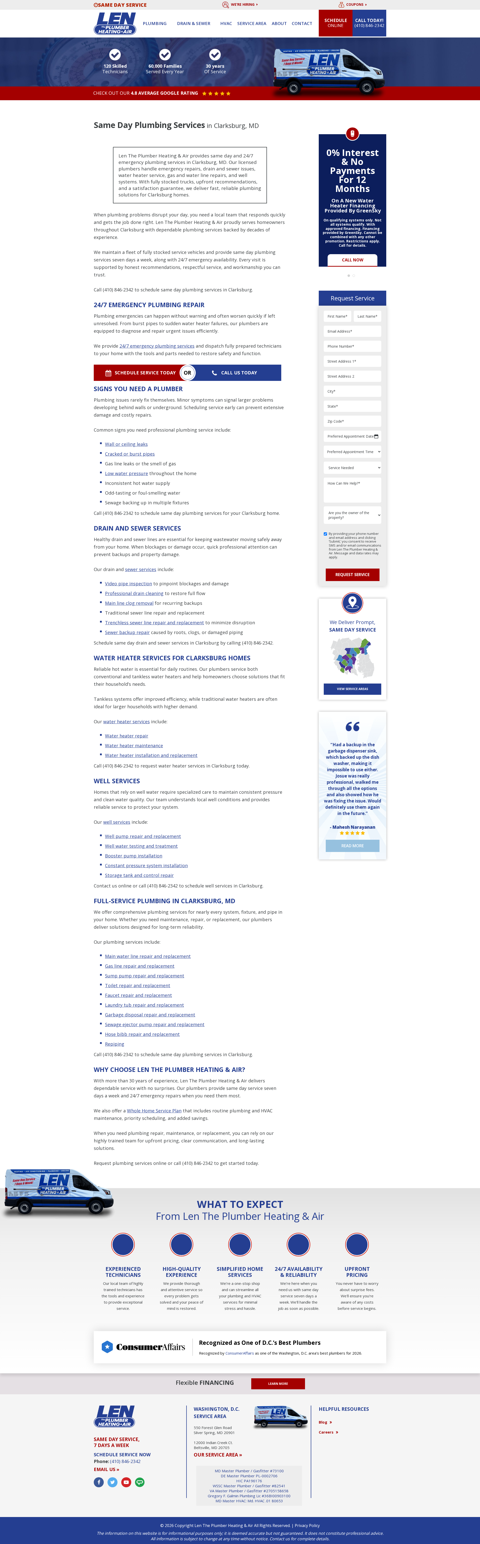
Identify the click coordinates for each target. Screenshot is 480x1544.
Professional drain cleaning (134, 593)
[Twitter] (113, 1482)
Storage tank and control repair (139, 875)
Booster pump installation (133, 856)
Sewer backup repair (127, 632)
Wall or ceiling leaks (126, 444)
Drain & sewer (193, 23)
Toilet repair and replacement (137, 985)
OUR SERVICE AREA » (218, 1455)
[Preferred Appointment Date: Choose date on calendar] (376, 436)
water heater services (126, 722)
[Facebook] (99, 1482)
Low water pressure (126, 473)
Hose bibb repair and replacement (142, 1034)
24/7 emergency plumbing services (157, 346)
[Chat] (139, 1482)
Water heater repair (126, 736)
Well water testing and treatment (141, 846)
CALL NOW (352, 260)
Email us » (106, 1469)
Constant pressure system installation (146, 865)
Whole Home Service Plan (154, 1111)
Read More (353, 845)
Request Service (353, 574)
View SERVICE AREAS (352, 689)
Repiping (114, 1044)
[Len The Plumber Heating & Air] (115, 23)
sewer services (140, 569)
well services (116, 822)
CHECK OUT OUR (145, 93)
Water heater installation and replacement (151, 755)
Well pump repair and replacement (143, 836)
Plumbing (154, 23)
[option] (352, 197)
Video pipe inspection (128, 584)
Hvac (226, 23)
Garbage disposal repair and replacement (150, 1015)
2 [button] (355, 276)
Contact (302, 23)
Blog (323, 1422)
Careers (326, 1432)
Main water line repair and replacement (148, 956)
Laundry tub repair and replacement (144, 1005)
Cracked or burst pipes (130, 454)
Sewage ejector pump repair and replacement (154, 1024)
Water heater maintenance (134, 746)
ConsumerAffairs (240, 1353)
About (279, 23)
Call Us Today (239, 373)
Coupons (355, 4)
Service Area (251, 23)
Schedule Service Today (145, 373)
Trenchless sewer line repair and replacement (154, 623)
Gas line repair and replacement (139, 966)
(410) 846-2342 (118, 290)
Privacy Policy (307, 1525)
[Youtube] (126, 1482)
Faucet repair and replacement (138, 995)
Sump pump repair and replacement (144, 976)
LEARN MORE (278, 1384)
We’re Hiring (243, 4)
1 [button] (350, 276)
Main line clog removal (129, 603)
